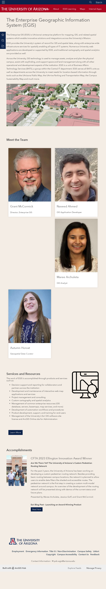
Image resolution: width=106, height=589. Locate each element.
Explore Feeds (74, 568)
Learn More (15, 432)
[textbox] (53, 549)
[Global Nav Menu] (3, 2)
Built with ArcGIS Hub (14, 568)
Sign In (99, 2)
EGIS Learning (69, 9)
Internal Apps (95, 9)
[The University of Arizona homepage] (27, 9)
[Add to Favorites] (3, 34)
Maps (82, 9)
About (56, 9)
